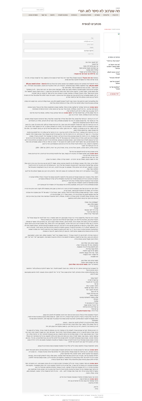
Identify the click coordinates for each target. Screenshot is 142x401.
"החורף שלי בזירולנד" (113, 61)
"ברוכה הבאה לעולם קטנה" (113, 73)
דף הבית (115, 15)
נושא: (91, 47)
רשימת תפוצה (98, 397)
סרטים (69, 395)
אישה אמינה (107, 29)
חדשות (52, 15)
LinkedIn (118, 8)
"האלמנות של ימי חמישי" (114, 88)
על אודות (106, 15)
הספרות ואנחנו (33, 15)
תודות (57, 395)
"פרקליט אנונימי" (114, 78)
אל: (92, 38)
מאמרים (97, 15)
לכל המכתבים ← (113, 94)
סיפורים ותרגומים (86, 15)
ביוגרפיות (74, 15)
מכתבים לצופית (63, 15)
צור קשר (44, 15)
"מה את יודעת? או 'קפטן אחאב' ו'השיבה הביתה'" (113, 66)
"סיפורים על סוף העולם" (115, 82)
